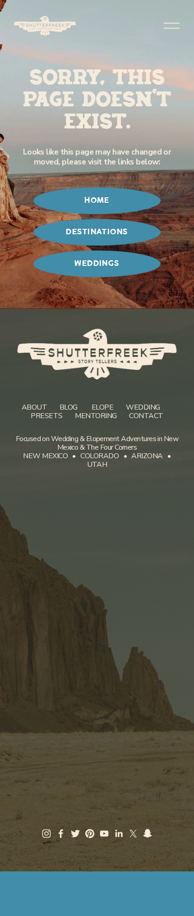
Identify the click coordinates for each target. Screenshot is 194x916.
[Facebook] (60, 833)
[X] (133, 833)
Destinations (97, 232)
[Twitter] (75, 833)
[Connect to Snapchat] (147, 833)
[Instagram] (46, 833)
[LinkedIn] (118, 833)
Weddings (97, 263)
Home (97, 200)
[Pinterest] (89, 833)
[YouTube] (104, 833)
